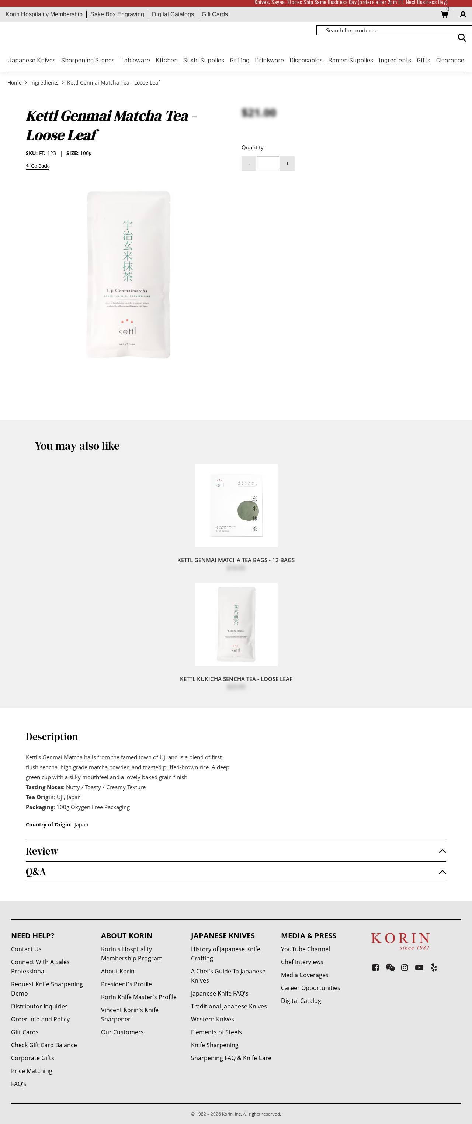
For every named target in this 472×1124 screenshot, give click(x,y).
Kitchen (167, 60)
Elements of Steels (216, 1032)
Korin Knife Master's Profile (139, 997)
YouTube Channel (305, 949)
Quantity (253, 147)
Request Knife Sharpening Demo (47, 988)
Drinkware (269, 60)
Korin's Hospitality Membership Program (132, 953)
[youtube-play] (419, 967)
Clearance (450, 60)
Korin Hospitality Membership (44, 14)
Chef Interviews (302, 962)
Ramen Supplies (350, 60)
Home (15, 82)
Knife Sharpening (215, 1045)
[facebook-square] (375, 967)
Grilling (239, 60)
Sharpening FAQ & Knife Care (231, 1058)
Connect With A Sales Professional (40, 966)
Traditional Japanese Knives (229, 1006)
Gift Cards (215, 14)
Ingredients (395, 60)
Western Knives (212, 1019)
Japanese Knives (32, 60)
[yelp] (433, 967)
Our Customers (122, 1032)
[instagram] (404, 967)
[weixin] (390, 967)
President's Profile (126, 984)
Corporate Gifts (32, 1058)
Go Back (39, 166)
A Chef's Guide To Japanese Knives (228, 975)
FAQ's (19, 1084)
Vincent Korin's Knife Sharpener (130, 1014)
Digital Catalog (301, 1001)
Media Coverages (305, 975)
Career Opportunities (310, 988)
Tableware (135, 60)
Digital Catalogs (173, 14)
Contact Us (26, 949)
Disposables (306, 60)
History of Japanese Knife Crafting (225, 953)
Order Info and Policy (40, 1019)
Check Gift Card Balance (44, 1045)
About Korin (118, 971)
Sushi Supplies (203, 60)
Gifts (423, 60)
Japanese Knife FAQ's (220, 993)
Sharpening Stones (88, 60)
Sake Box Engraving (117, 14)
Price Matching (31, 1071)
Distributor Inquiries (39, 1006)
